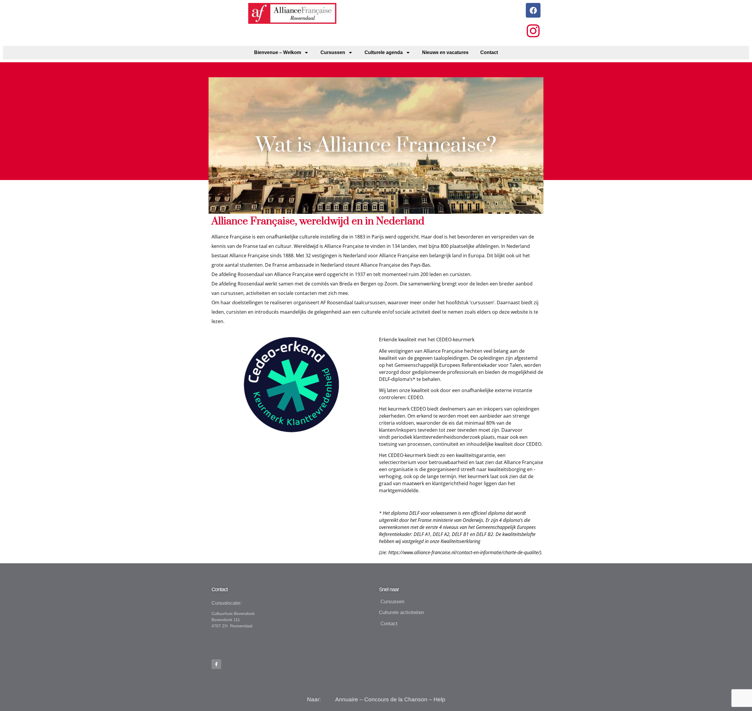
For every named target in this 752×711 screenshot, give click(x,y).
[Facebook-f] (216, 664)
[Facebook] (533, 10)
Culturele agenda (384, 52)
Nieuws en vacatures (445, 52)
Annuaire (346, 699)
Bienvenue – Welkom (277, 52)
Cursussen (332, 52)
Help (439, 699)
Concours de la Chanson (395, 699)
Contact (489, 52)
